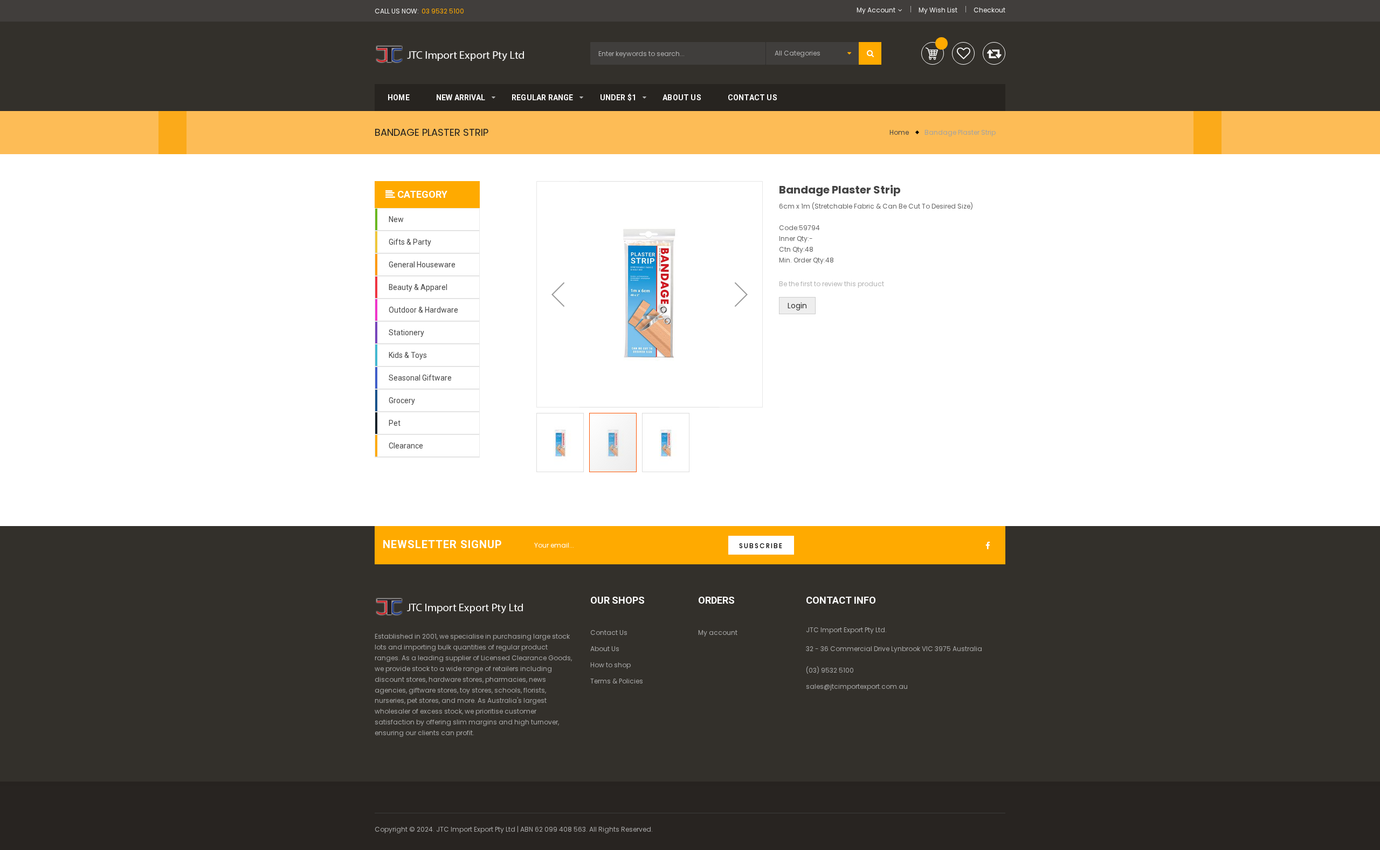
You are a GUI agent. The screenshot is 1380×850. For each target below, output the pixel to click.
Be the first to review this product (831, 283)
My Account (876, 10)
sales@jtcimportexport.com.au (857, 686)
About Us (604, 648)
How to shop (610, 664)
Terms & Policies (616, 681)
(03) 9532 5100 (830, 670)
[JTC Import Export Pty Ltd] (450, 52)
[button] (557, 294)
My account (717, 632)
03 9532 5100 (443, 11)
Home (899, 132)
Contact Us (608, 632)
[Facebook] (990, 546)
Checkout (989, 10)
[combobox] (677, 53)
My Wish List (938, 10)
